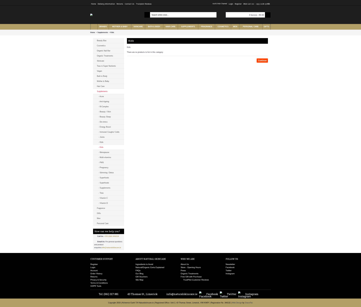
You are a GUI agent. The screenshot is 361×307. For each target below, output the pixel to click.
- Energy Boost (104, 127)
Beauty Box (101, 41)
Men (98, 218)
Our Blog (139, 273)
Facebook (230, 267)
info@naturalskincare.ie (111, 248)
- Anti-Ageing (103, 101)
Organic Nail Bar (103, 51)
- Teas (100, 193)
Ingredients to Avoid (144, 264)
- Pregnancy (102, 167)
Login (92, 267)
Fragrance (101, 208)
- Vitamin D (102, 203)
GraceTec (249, 303)
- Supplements (103, 188)
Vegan (99, 71)
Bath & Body (102, 76)
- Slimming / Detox (105, 173)
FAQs (138, 270)
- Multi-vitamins (104, 157)
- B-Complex (103, 107)
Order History (96, 273)
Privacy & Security (98, 280)
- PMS (100, 162)
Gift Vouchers (142, 277)
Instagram (230, 273)
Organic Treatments (105, 56)
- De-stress (102, 122)
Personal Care (102, 223)
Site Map (139, 280)
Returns (93, 277)
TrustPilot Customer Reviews (196, 280)
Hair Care (100, 86)
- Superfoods (103, 178)
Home (92, 32)
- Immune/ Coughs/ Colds (108, 132)
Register (94, 264)
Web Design (237, 303)
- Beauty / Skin (104, 112)
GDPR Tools (95, 286)
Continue (262, 60)
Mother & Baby (103, 81)
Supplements (102, 32)
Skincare (100, 61)
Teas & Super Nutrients (106, 66)
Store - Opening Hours (191, 267)
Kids (112, 32)
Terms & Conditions (99, 283)
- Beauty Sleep (104, 117)
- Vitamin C (102, 198)
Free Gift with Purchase (191, 277)
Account (94, 270)
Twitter (229, 270)
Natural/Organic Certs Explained (150, 267)
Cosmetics (101, 46)
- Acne (100, 96)
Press (183, 270)
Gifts (99, 213)
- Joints (101, 137)
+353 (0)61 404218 (111, 236)
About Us (185, 264)
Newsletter (230, 264)
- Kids (100, 142)
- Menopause (103, 152)
